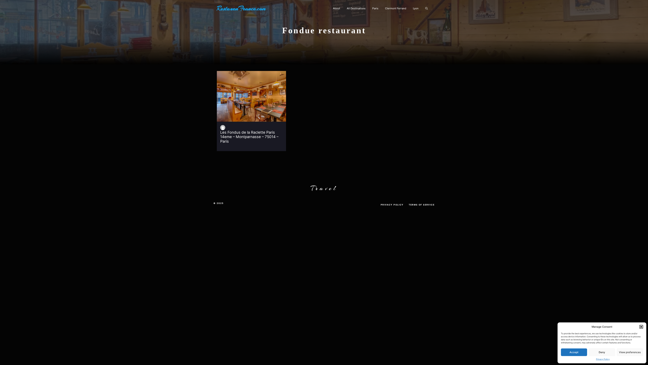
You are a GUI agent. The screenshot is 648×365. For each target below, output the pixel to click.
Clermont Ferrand (395, 8)
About (336, 8)
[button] (641, 326)
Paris (375, 8)
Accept (574, 352)
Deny (602, 352)
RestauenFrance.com (241, 8)
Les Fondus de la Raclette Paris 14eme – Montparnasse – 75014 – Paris (249, 136)
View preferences (630, 352)
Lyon (415, 8)
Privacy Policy (603, 359)
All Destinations (356, 8)
